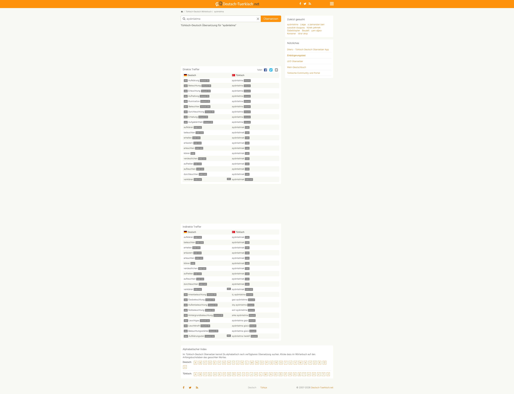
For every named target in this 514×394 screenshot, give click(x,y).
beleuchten (189, 132)
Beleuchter (194, 106)
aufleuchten (190, 169)
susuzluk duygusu (296, 27)
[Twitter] (304, 3)
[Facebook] (300, 3)
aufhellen (188, 163)
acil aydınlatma (239, 310)
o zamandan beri (316, 24)
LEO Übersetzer (295, 61)
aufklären (188, 127)
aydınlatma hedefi (241, 336)
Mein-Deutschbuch (296, 67)
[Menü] (331, 3)
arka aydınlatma (240, 315)
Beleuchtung (194, 85)
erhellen (188, 137)
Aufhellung (193, 96)
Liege (303, 24)
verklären (188, 179)
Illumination (194, 101)
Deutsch (252, 387)
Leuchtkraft (194, 325)
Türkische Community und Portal (303, 73)
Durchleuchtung (196, 111)
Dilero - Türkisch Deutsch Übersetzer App (308, 49)
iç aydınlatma (238, 294)
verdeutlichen (190, 158)
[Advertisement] (231, 47)
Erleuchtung (194, 90)
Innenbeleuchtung (197, 294)
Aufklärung (193, 80)
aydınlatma (237, 80)
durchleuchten (191, 174)
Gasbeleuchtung (196, 299)
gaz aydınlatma (239, 299)
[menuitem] (252, 387)
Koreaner (291, 33)
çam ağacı (316, 30)
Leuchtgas (194, 320)
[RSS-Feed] (309, 3)
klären (187, 153)
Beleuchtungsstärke (198, 331)
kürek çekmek (313, 27)
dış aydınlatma (239, 304)
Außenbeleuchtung (197, 304)
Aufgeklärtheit (195, 122)
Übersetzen (271, 18)
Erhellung (193, 117)
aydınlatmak (238, 127)
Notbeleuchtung (196, 310)
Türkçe (263, 387)
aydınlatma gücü (240, 325)
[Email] (276, 70)
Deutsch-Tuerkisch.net (322, 387)
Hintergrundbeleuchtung (200, 315)
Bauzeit (305, 30)
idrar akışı (303, 33)
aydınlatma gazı (240, 320)
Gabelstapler (293, 30)
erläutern (188, 143)
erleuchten (189, 148)
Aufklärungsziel (196, 336)
